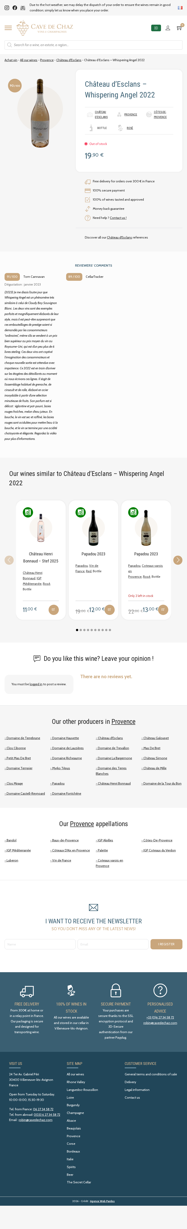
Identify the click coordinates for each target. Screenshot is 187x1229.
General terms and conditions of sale (151, 1074)
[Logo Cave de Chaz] (44, 28)
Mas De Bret (151, 748)
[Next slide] (177, 560)
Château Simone (155, 758)
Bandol (11, 840)
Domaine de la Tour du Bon (162, 783)
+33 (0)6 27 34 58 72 (160, 1017)
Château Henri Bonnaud (114, 783)
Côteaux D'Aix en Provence (71, 850)
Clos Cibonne (16, 748)
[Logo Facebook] (15, 7)
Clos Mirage (15, 783)
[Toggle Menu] (8, 28)
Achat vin (11, 60)
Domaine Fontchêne (66, 793)
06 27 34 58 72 (43, 1109)
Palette (103, 850)
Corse (71, 1144)
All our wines (28, 60)
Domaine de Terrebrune (23, 738)
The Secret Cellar (79, 1182)
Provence (47, 60)
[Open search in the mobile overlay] (93, 45)
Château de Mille (154, 768)
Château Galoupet (156, 738)
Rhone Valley (76, 1082)
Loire (70, 1097)
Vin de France (61, 860)
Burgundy (73, 1105)
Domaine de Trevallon (113, 748)
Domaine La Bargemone (115, 758)
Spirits (71, 1167)
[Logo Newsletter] (23, 7)
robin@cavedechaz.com (160, 1023)
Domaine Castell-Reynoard (26, 793)
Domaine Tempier (19, 768)
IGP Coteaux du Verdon (159, 850)
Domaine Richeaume (67, 758)
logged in (36, 684)
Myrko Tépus (61, 768)
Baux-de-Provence (65, 840)
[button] (54, 610)
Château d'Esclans (68, 60)
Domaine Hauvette (65, 738)
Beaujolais (74, 1128)
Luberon (12, 860)
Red (88, 571)
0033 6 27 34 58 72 (47, 1115)
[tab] (77, 630)
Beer (70, 1175)
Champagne (75, 1113)
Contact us (132, 1097)
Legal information (137, 1090)
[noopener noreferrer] (156, 28)
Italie (70, 1159)
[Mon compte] (169, 28)
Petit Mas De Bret (19, 758)
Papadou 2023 (93, 553)
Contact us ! (118, 218)
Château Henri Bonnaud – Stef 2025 (40, 557)
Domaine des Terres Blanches (111, 771)
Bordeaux (73, 1151)
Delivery (130, 1082)
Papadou (81, 566)
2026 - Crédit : (93, 1201)
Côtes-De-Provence (157, 840)
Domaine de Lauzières (68, 748)
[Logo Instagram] (7, 7)
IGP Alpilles (105, 840)
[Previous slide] (9, 560)
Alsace (71, 1121)
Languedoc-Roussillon (82, 1090)
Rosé (130, 128)
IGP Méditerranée (19, 850)
